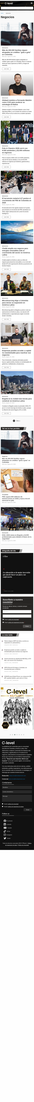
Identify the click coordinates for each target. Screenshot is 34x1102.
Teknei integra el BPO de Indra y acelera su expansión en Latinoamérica (16, 641)
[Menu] (31, 3)
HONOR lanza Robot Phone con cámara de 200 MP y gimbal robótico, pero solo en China (17, 677)
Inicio (2, 13)
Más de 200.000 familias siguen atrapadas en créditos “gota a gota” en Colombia (16, 52)
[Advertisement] (17, 925)
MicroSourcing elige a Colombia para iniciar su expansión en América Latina (15, 303)
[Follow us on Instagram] (5, 834)
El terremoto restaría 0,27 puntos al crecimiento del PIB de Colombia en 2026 (16, 200)
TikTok (8, 831)
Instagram (9, 835)
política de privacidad (13, 619)
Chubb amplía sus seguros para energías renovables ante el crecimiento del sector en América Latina (16, 251)
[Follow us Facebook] (5, 821)
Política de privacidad (23, 845)
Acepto (11, 619)
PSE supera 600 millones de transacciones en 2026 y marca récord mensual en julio (16, 498)
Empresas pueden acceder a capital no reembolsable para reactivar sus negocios (16, 353)
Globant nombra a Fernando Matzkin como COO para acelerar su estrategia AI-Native (17, 102)
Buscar (2, 5)
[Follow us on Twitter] (5, 838)
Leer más (6, 68)
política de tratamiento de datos (16, 622)
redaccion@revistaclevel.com (17, 775)
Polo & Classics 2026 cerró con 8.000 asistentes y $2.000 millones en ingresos (16, 150)
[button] (10, 735)
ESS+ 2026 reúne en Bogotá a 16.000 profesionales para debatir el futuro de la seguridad (16, 537)
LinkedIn (8, 824)
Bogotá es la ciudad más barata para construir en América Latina (17, 400)
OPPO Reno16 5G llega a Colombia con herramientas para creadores (15, 668)
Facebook (9, 821)
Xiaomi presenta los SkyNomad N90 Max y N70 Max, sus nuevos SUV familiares (17, 659)
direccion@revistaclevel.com (17, 779)
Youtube (9, 828)
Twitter (9, 838)
